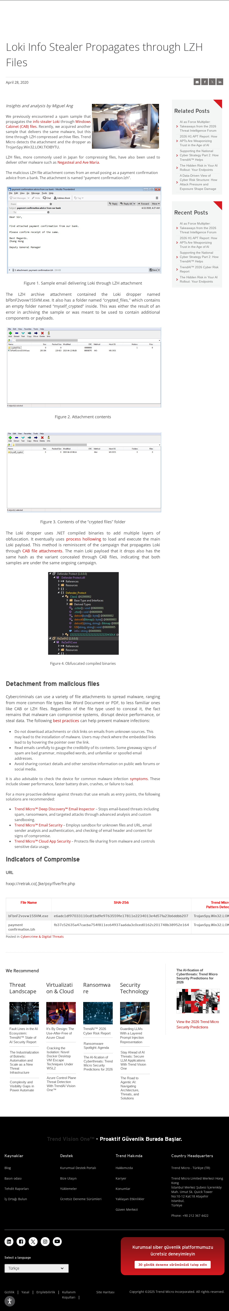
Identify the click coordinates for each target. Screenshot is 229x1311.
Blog (7, 1168)
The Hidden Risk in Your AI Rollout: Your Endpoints (197, 167)
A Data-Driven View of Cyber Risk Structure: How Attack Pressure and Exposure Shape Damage (196, 182)
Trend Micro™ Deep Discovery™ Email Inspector (55, 809)
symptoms (139, 778)
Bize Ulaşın (68, 1178)
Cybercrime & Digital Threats (42, 936)
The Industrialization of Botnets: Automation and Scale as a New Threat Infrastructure (24, 1062)
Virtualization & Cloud (60, 988)
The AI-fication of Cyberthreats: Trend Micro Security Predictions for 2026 (98, 1063)
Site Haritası (105, 1292)
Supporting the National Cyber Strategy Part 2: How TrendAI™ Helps (197, 155)
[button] (36, 1268)
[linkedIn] (219, 81)
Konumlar (123, 1189)
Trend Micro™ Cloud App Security (43, 841)
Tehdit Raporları (16, 1189)
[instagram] (45, 1241)
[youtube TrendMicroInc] (57, 1241)
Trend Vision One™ (70, 1139)
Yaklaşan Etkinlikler (130, 1199)
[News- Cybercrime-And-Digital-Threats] (197, 81)
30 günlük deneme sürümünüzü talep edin (171, 1263)
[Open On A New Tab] (33, 1241)
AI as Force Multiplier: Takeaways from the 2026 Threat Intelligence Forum (196, 126)
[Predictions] (198, 999)
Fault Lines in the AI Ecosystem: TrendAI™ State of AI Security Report (23, 1028)
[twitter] (212, 81)
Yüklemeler (68, 1189)
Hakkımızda (124, 1168)
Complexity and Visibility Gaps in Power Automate (22, 1086)
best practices (66, 720)
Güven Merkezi (127, 1209)
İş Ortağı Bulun (15, 1199)
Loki (56, 121)
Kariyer (121, 1178)
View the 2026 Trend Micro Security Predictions (197, 1023)
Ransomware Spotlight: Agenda (96, 1045)
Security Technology (134, 988)
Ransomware (96, 988)
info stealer (42, 121)
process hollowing (83, 539)
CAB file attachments (42, 551)
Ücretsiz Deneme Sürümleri (81, 1199)
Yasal (25, 1292)
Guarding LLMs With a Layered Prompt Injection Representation (132, 1028)
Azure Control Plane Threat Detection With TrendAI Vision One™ (61, 1084)
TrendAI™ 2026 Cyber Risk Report (199, 269)
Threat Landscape (22, 988)
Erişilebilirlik (45, 1292)
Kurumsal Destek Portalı (78, 1168)
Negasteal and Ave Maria (78, 162)
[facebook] (204, 81)
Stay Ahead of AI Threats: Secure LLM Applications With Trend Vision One (133, 1060)
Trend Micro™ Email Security (38, 825)
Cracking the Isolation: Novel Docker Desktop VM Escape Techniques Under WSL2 (60, 1058)
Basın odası (13, 1178)
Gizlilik (9, 1292)
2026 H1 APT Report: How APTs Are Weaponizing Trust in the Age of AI (196, 140)
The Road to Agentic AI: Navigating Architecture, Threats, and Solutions (130, 1088)
